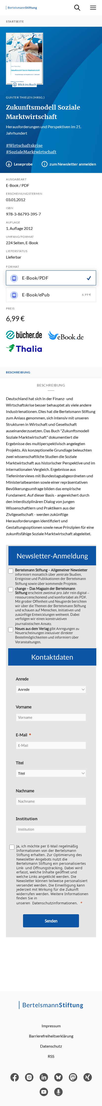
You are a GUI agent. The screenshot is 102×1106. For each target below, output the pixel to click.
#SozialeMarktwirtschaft (31, 151)
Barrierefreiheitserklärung (51, 1036)
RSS (51, 1056)
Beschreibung (18, 372)
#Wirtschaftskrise (24, 145)
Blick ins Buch (27, 84)
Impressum (51, 1025)
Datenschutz (51, 1046)
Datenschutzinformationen (54, 903)
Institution (27, 818)
